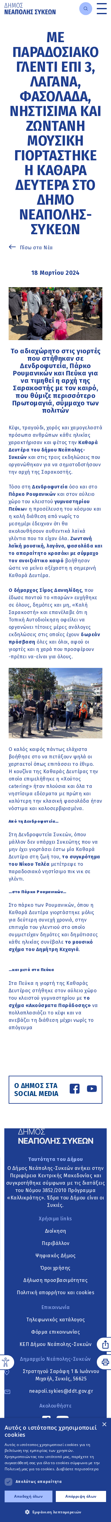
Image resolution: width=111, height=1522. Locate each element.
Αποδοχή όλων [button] (28, 1496)
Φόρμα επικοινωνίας (55, 1332)
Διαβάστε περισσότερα (77, 1469)
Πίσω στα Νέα (36, 248)
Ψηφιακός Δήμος (55, 1256)
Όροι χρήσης (55, 1268)
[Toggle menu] (102, 9)
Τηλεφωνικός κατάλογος (55, 1320)
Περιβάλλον (55, 1243)
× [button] (104, 1424)
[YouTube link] (92, 1089)
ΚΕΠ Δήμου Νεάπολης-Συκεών (55, 1344)
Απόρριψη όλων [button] (80, 1496)
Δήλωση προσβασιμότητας (55, 1280)
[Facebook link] (75, 1089)
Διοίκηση (55, 1231)
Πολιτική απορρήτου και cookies (55, 1292)
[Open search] (85, 8)
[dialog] (55, 1470)
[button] (55, 1512)
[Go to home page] (30, 8)
